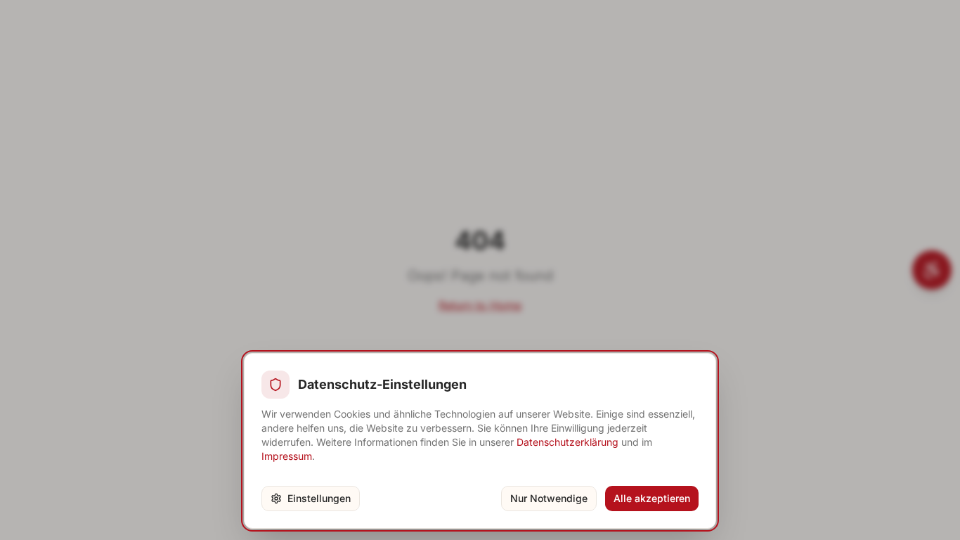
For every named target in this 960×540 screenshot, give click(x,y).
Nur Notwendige (549, 498)
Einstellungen (319, 498)
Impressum (286, 456)
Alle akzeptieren (652, 498)
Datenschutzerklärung (567, 442)
